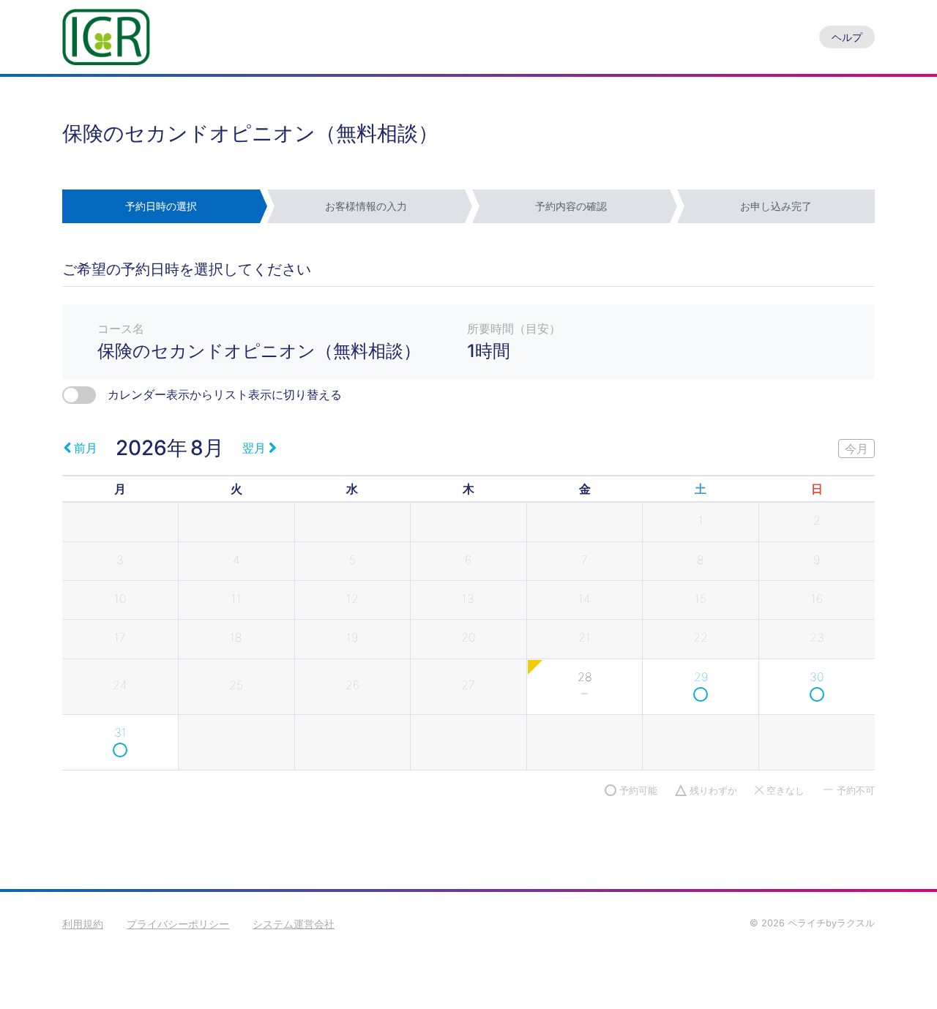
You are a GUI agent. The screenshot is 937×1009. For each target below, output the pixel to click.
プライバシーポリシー (178, 924)
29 (701, 676)
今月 (856, 448)
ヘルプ (847, 37)
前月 (85, 447)
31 (120, 732)
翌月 (254, 447)
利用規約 (82, 924)
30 (817, 676)
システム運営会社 (294, 924)
